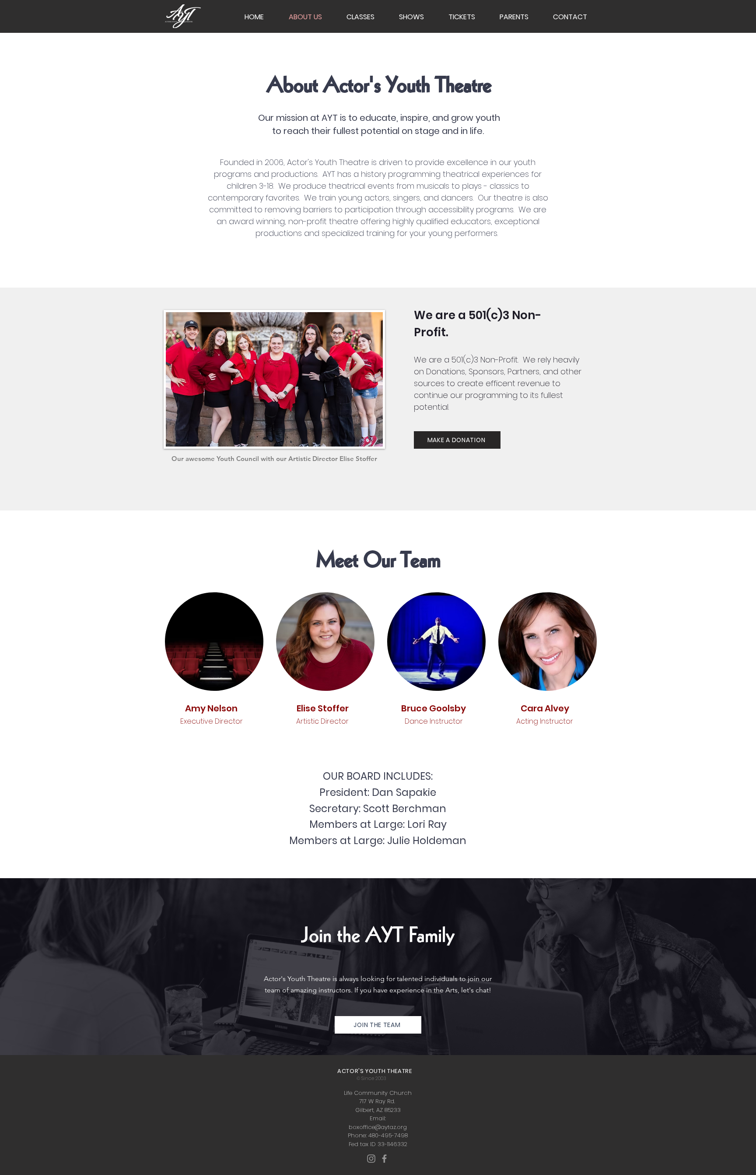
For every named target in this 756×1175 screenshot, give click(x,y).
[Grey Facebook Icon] (384, 1158)
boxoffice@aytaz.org (378, 1127)
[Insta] (371, 1158)
